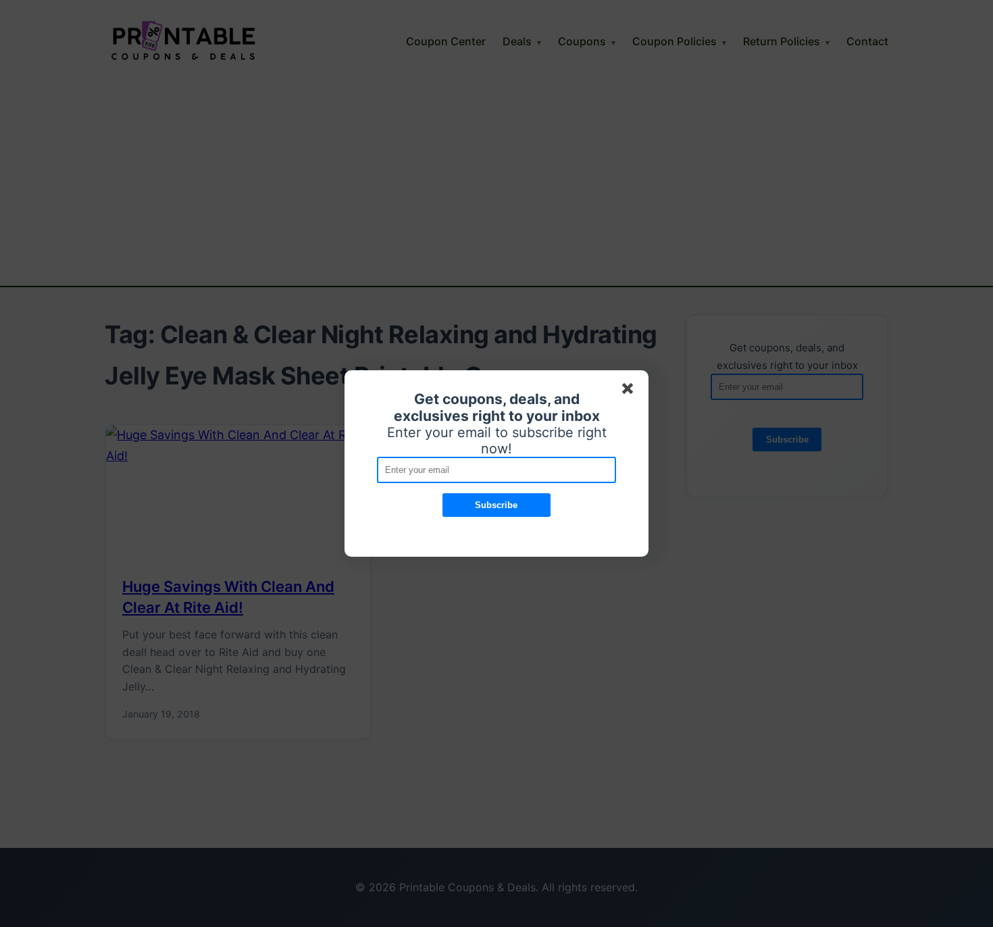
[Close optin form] (630, 391)
